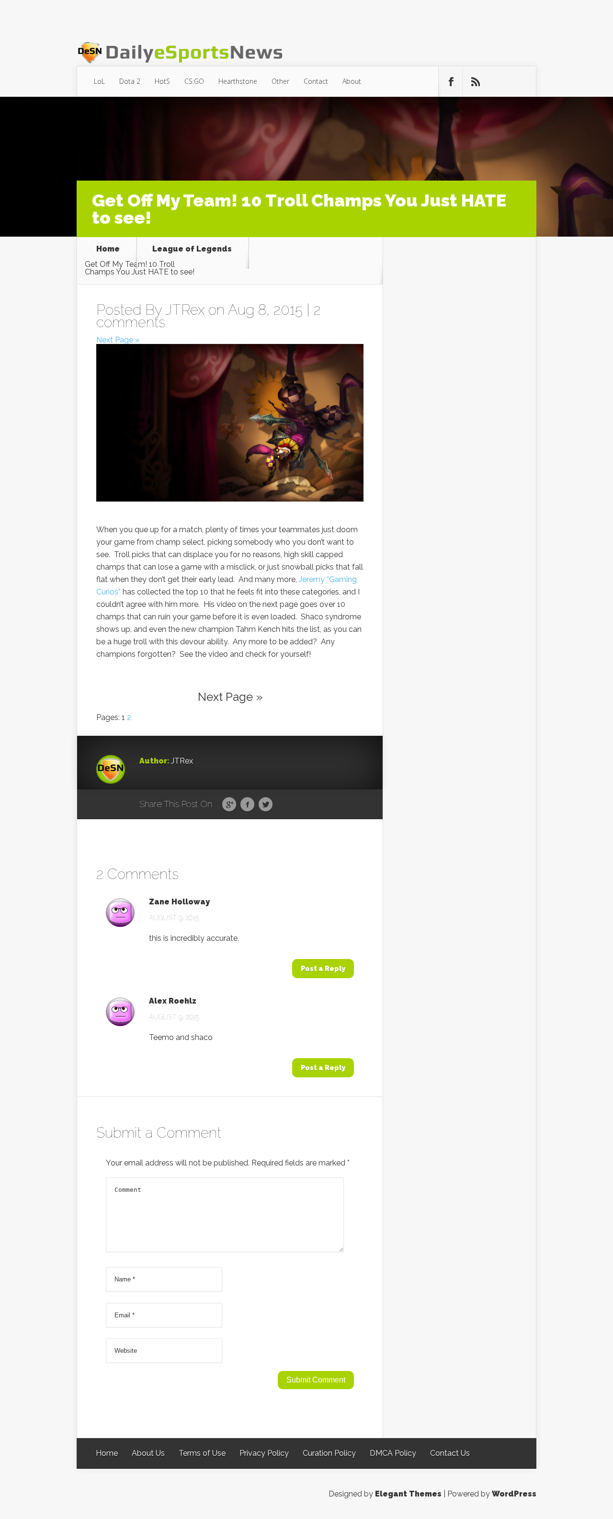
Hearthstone (237, 81)
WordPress (514, 1493)
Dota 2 (129, 81)
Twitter (265, 804)
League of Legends (192, 249)
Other (280, 81)
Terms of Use (202, 1453)
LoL (99, 81)
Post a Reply (323, 968)
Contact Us (450, 1453)
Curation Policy (329, 1453)
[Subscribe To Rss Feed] (475, 82)
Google (229, 804)
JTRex (184, 309)
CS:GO (194, 81)
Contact (316, 81)
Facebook (247, 804)
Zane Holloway (179, 902)
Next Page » (117, 339)
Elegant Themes (408, 1493)
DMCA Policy (393, 1453)
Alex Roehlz (172, 1001)
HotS (162, 81)
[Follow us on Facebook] (451, 82)
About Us (148, 1453)
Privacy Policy (264, 1453)
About (351, 81)
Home (108, 249)
